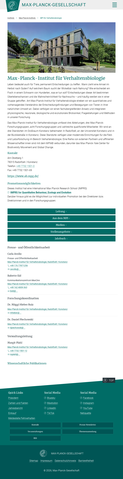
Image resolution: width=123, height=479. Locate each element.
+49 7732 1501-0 (25, 166)
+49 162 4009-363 (18, 287)
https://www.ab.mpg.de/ (23, 176)
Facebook (88, 398)
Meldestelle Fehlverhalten (21, 418)
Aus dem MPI (60, 218)
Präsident (13, 398)
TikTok (50, 413)
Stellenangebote (60, 231)
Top (111, 380)
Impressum (46, 460)
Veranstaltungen (35, 431)
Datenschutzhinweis (65, 460)
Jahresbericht (15, 408)
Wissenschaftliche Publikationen (27, 363)
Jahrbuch (60, 238)
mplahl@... (15, 354)
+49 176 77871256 (19, 265)
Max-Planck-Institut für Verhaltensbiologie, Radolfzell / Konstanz (38, 262)
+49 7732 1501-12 (18, 351)
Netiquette (85, 413)
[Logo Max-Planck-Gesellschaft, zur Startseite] (54, 6)
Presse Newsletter (88, 425)
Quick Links (15, 392)
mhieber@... (15, 313)
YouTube (87, 408)
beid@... (14, 291)
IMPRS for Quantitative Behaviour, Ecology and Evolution (40, 192)
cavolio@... (15, 269)
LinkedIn (51, 408)
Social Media (52, 392)
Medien (60, 224)
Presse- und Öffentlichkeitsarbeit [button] (29, 247)
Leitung (60, 211)
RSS (35, 438)
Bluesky (51, 398)
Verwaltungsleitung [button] (20, 336)
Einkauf (12, 413)
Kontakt (35, 425)
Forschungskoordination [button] (23, 298)
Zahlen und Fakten (18, 403)
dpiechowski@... (17, 328)
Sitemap (33, 460)
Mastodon (52, 403)
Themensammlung (87, 431)
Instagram (88, 403)
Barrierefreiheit (86, 460)
